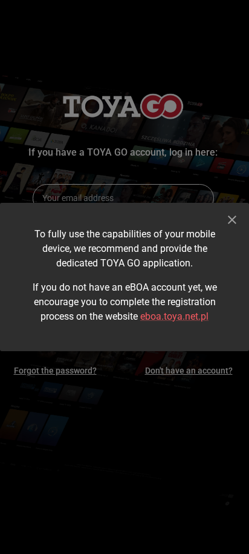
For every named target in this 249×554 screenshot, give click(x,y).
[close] (232, 220)
